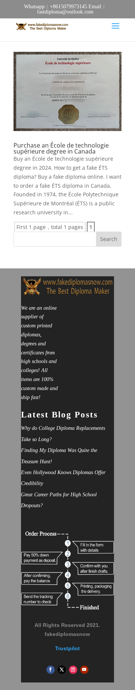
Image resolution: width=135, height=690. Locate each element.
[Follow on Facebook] (50, 670)
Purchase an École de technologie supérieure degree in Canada (61, 148)
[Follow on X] (62, 670)
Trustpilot (67, 648)
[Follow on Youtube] (84, 670)
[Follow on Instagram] (73, 670)
